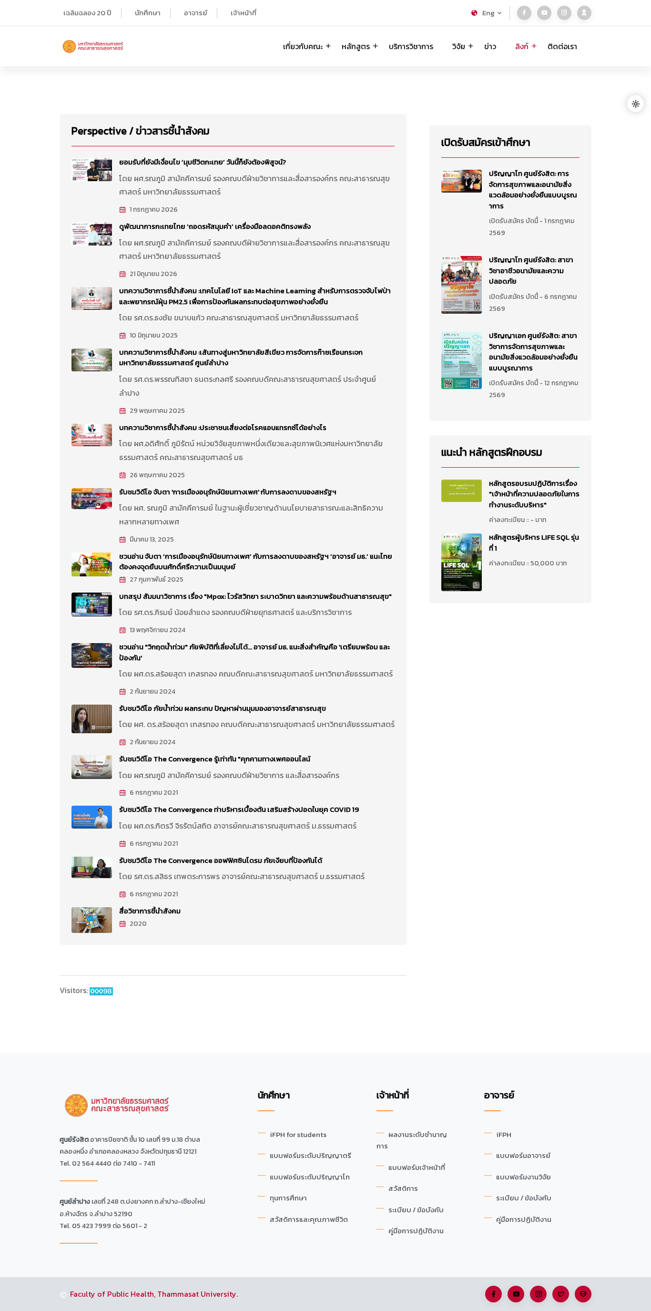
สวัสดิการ (403, 1188)
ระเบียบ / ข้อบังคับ (416, 1209)
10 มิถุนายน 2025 (154, 335)
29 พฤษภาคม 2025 (157, 411)
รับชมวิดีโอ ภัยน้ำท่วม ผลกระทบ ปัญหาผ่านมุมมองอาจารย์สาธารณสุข (222, 708)
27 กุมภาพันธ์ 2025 (156, 579)
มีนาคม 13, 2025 (152, 539)
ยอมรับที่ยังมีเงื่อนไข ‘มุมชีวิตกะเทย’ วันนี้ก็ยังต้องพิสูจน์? (202, 161)
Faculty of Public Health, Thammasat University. (154, 1294)
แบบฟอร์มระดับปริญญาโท (310, 1176)
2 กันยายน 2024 (152, 691)
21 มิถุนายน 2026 (153, 274)
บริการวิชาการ (411, 46)
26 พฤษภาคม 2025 (157, 475)
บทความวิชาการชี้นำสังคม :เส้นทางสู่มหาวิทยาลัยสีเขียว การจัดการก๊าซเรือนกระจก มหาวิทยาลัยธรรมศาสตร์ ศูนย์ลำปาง (241, 358)
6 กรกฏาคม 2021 (154, 792)
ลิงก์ (522, 46)
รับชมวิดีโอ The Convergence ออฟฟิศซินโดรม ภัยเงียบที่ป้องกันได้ (220, 860)
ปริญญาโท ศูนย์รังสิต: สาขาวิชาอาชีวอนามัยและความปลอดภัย (531, 270)
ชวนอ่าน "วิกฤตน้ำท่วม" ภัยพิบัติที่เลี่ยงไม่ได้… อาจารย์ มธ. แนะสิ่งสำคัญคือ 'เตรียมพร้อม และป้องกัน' (254, 652)
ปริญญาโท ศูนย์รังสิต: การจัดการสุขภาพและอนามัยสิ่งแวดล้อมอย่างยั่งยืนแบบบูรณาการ (533, 189)
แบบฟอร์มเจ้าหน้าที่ (416, 1167)
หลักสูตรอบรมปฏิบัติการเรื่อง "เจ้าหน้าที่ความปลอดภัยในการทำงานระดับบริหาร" (534, 494)
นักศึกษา (148, 13)
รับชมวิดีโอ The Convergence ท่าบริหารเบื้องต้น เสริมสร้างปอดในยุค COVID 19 (239, 809)
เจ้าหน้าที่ (243, 13)
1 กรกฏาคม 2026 (154, 209)
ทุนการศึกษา (288, 1197)
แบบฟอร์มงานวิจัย (523, 1176)
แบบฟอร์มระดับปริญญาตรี (310, 1155)
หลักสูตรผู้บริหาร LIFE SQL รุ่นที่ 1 (534, 542)
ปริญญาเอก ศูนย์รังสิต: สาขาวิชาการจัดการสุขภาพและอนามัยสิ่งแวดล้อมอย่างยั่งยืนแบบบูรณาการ (533, 351)
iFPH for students (298, 1134)
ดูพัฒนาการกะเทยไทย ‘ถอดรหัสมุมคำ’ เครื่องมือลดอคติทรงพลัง (215, 226)
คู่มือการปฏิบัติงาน (416, 1230)
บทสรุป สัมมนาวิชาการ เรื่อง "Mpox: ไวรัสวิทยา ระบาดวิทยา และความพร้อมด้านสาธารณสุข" (255, 596)
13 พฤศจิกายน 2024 (157, 630)
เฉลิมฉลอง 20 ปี (87, 13)
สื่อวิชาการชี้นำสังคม (150, 910)
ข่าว (490, 46)
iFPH (503, 1134)
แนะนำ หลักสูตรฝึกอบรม (491, 452)
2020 (138, 924)
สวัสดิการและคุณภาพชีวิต (309, 1219)
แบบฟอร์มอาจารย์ (523, 1155)
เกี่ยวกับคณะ (303, 46)
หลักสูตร (356, 46)
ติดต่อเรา (562, 46)
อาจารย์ (195, 13)
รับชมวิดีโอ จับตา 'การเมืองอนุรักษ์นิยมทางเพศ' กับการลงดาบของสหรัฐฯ (227, 491)
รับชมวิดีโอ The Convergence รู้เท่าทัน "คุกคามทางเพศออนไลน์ (214, 758)
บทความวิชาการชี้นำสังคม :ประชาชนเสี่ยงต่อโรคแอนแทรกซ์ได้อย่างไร (222, 427)
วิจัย (458, 46)
